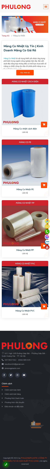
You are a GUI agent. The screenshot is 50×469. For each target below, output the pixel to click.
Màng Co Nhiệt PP (25, 250)
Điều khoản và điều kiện (14, 406)
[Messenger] (47, 236)
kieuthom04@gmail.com (14, 364)
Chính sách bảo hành (13, 390)
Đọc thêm (24, 73)
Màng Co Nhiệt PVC (25, 310)
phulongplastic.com (12, 368)
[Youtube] (47, 247)
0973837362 (10, 360)
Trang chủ (5, 35)
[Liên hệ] (47, 226)
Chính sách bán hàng (13, 394)
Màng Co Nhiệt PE (25, 189)
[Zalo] (47, 242)
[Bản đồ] (47, 221)
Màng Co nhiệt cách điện (25, 128)
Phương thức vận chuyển (14, 402)
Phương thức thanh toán (14, 398)
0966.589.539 (24, 360)
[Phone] (47, 231)
